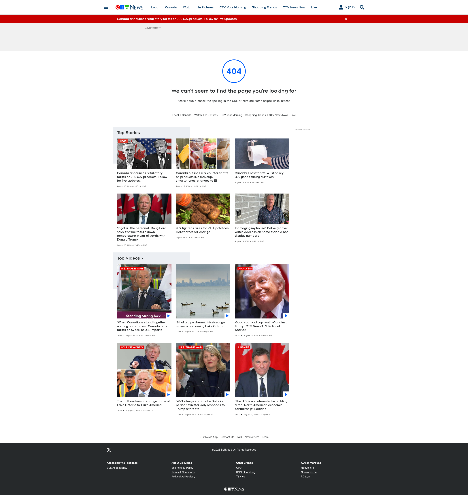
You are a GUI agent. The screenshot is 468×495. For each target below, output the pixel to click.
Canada (171, 7)
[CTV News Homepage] (129, 7)
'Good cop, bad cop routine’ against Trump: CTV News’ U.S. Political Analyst (261, 326)
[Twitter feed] (109, 449)
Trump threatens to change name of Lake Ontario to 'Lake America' (143, 403)
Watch (187, 7)
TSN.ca (240, 476)
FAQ (239, 436)
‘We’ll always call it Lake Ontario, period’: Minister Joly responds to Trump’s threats (200, 405)
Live (314, 7)
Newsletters (252, 436)
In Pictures (206, 7)
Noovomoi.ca (309, 472)
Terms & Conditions (183, 472)
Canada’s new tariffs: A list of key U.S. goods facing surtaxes (259, 175)
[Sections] (106, 7)
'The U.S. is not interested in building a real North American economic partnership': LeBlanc (261, 405)
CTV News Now (294, 7)
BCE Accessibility (117, 467)
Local (155, 7)
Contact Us (227, 436)
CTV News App (208, 436)
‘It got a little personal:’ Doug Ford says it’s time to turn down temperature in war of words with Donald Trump (141, 233)
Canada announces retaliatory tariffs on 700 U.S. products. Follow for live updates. (142, 177)
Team (265, 436)
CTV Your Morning (233, 7)
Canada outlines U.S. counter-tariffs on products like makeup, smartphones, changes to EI (202, 177)
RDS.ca (305, 476)
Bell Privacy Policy (182, 467)
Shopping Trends (264, 7)
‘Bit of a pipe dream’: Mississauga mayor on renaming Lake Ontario (200, 324)
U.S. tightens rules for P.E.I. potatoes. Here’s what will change (202, 230)
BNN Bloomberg (246, 472)
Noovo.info (307, 467)
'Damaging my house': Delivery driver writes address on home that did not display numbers (261, 232)
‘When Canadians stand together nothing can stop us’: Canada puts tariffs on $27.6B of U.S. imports (142, 326)
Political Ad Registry (183, 476)
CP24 (239, 467)
